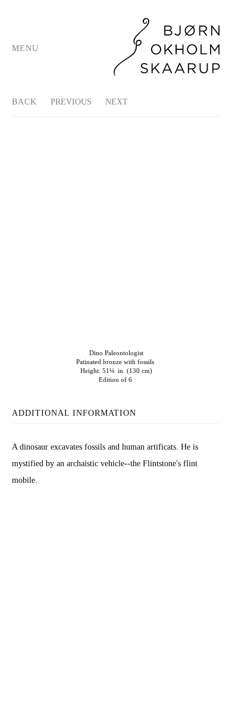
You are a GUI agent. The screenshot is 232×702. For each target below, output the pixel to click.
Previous (71, 101)
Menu (25, 48)
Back (24, 101)
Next (116, 101)
